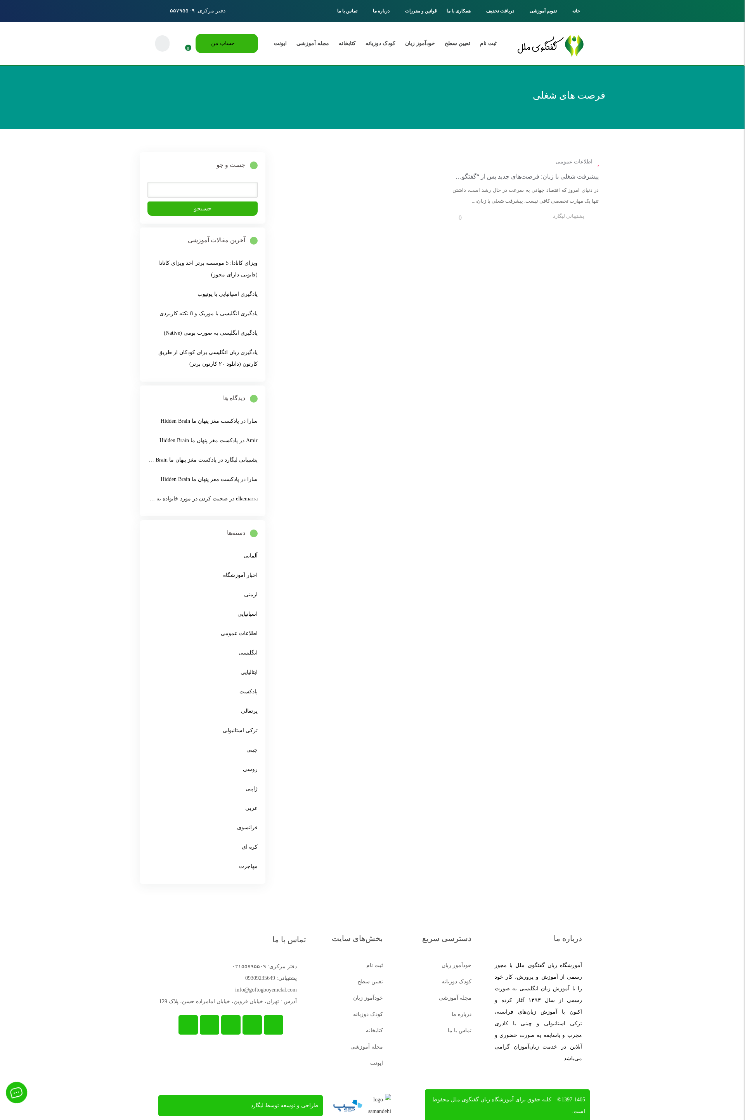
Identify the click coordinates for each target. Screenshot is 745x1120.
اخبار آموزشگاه (240, 575)
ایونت (280, 43)
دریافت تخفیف (500, 11)
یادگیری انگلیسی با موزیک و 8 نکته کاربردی (208, 313)
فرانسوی (247, 827)
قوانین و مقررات (421, 11)
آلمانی (251, 556)
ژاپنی (252, 789)
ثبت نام (488, 43)
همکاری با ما (459, 11)
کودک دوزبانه (380, 43)
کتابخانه (347, 43)
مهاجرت (248, 866)
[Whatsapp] (252, 1025)
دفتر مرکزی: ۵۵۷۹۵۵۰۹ (197, 11)
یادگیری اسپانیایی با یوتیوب (228, 294)
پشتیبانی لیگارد (568, 216)
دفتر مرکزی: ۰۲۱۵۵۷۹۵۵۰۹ (264, 966)
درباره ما (381, 11)
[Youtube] (209, 1025)
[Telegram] (273, 1025)
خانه (576, 11)
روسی (250, 769)
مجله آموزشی (312, 43)
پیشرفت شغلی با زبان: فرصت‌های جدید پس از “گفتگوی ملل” (520, 176)
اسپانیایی (247, 614)
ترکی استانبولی (240, 730)
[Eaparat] (188, 1025)
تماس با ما (347, 11)
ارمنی (251, 594)
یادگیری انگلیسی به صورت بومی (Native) (211, 333)
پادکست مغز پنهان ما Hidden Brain (200, 421)
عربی (251, 808)
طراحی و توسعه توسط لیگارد (284, 1105)
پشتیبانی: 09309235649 (271, 978)
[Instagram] (231, 1025)
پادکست (248, 692)
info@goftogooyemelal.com (266, 990)
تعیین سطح (457, 43)
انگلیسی (248, 653)
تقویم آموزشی (543, 11)
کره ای (250, 847)
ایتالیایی (249, 672)
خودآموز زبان (420, 43)
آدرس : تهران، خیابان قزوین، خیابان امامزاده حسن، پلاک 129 (228, 1001)
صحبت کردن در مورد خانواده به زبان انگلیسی (176, 499)
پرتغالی (249, 711)
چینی (252, 750)
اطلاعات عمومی (574, 162)
